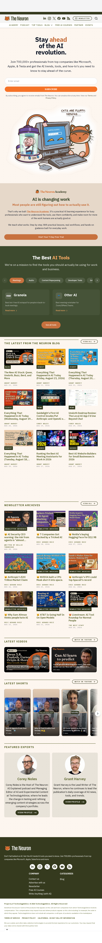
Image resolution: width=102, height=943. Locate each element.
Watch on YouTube (83, 640)
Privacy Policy (51, 98)
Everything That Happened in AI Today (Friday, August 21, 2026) (51, 375)
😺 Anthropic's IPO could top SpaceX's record (83, 578)
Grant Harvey (10, 383)
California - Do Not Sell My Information (56, 918)
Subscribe (51, 89)
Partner (78, 25)
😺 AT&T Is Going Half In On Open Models (50, 616)
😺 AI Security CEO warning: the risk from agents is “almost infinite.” (16, 537)
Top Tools (37, 25)
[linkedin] (44, 18)
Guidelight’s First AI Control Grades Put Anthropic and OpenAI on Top (51, 416)
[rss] (68, 18)
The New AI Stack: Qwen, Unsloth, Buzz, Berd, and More (18, 375)
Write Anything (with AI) (40, 894)
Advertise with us (37, 883)
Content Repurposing (51, 280)
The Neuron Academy (38, 211)
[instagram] (49, 18)
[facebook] (59, 18)
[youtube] (63, 18)
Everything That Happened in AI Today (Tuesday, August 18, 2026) (16, 456)
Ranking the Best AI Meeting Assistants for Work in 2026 (49, 456)
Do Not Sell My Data (45, 926)
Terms (90, 96)
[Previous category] (4, 280)
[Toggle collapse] (7, 929)
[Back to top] (97, 935)
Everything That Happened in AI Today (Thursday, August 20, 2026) (81, 375)
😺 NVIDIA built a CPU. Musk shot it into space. (50, 578)
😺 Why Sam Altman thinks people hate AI (16, 616)
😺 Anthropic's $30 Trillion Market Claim (16, 578)
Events (89, 25)
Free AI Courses (63, 25)
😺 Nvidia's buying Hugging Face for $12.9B (82, 536)
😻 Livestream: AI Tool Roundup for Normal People (81, 617)
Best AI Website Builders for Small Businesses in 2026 (82, 456)
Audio (31, 280)
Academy (13, 25)
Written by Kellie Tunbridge (13, 546)
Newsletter (84, 18)
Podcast (24, 25)
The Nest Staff (76, 625)
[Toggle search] (96, 18)
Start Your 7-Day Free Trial (51, 237)
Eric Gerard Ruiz (45, 542)
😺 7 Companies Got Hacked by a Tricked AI (49, 536)
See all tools (51, 325)
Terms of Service (12, 918)
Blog (47, 25)
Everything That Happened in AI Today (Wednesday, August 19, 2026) (17, 416)
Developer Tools (75, 280)
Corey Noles (42, 424)
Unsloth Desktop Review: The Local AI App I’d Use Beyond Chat (82, 416)
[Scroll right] (98, 713)
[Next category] (97, 280)
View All (87, 341)
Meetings (17, 280)
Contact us (34, 879)
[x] (54, 18)
